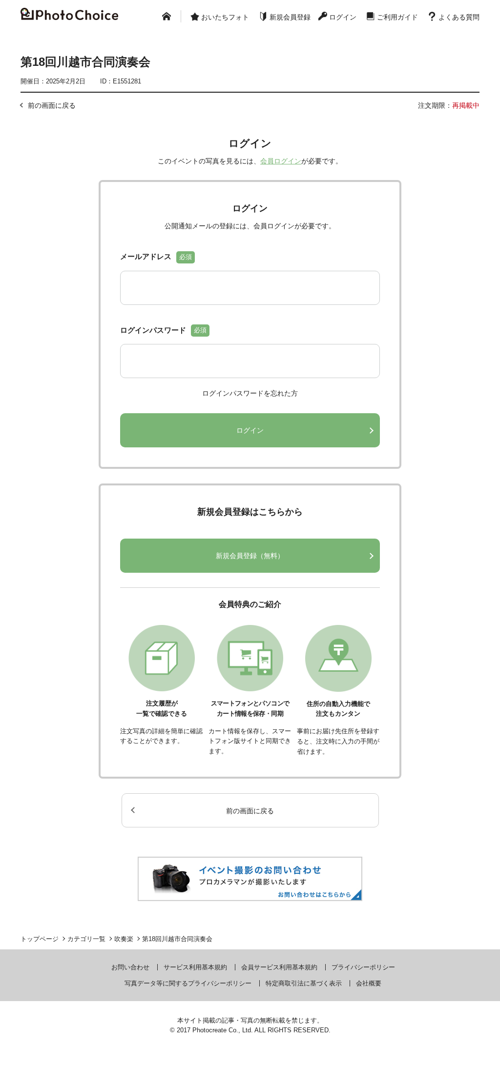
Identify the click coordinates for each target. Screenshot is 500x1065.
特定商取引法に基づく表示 (304, 983)
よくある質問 (458, 17)
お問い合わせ (130, 967)
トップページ (40, 939)
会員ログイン (280, 161)
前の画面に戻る (52, 105)
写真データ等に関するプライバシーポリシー (188, 983)
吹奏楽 (123, 939)
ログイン (342, 17)
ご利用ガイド (397, 17)
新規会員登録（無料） (250, 556)
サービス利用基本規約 (195, 967)
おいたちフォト (225, 17)
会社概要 (368, 983)
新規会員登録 (290, 17)
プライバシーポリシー (363, 967)
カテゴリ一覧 (86, 939)
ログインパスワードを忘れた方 (250, 393)
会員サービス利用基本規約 (279, 967)
